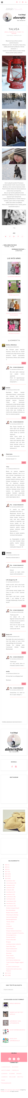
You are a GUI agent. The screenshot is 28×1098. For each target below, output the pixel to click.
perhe (3, 1080)
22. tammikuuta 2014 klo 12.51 (16, 424)
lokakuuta (9, 885)
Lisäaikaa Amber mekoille (13, 944)
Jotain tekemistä (8, 1089)
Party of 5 (9, 634)
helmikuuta (9, 903)
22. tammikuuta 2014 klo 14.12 (12, 468)
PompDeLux (12, 32)
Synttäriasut (9, 928)
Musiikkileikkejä (10, 910)
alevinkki (12, 1073)
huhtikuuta (9, 899)
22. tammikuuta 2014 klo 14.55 (12, 554)
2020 (6, 864)
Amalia (8, 387)
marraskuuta (10, 883)
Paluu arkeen (10, 955)
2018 (6, 869)
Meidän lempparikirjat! (12, 908)
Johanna (8, 552)
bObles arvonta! (15, 1003)
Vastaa (23, 363)
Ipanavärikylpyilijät (11, 917)
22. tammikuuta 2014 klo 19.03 (16, 658)
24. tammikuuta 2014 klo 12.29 (16, 689)
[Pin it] (18, 236)
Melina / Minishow (11, 345)
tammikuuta (10, 905)
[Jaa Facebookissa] (10, 236)
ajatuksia (4, 1073)
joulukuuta (9, 880)
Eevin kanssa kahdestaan (13, 960)
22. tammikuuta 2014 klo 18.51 (16, 567)
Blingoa (8, 942)
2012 (6, 975)
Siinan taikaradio (11, 939)
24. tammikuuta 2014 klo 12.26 (12, 673)
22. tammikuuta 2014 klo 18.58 (16, 612)
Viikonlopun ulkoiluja (12, 915)
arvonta (19, 1073)
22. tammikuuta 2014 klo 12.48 (16, 369)
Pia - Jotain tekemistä (16, 367)
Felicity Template (16, 1089)
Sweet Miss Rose (11, 946)
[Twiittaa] (5, 236)
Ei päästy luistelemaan (12, 966)
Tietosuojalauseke (6, 1083)
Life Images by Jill (11, 580)
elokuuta (9, 890)
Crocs (6, 32)
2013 (6, 973)
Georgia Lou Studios (5, 1091)
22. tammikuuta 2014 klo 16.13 (12, 581)
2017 (6, 871)
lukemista (4, 1077)
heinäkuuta (9, 892)
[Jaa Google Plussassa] (14, 236)
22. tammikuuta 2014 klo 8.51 (12, 347)
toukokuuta (9, 896)
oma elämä (12, 1077)
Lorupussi (9, 926)
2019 (6, 867)
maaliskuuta (10, 901)
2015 (6, 876)
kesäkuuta (9, 894)
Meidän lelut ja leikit (12, 912)
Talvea (8, 924)
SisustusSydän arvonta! (17, 1030)
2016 (6, 874)
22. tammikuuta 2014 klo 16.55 (12, 636)
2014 (6, 878)
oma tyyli (20, 1077)
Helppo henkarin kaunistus (14, 931)
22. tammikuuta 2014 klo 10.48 (12, 389)
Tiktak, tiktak (10, 921)
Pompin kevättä (10, 937)
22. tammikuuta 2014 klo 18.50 (16, 506)
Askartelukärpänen (11, 948)
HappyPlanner (5, 1070)
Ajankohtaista (5, 1067)
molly (8, 671)
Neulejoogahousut (11, 919)
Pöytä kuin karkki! (11, 951)
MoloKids (9, 953)
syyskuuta (9, 887)
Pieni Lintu (9, 454)
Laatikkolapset (10, 958)
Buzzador (15, 1067)
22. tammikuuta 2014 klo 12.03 (12, 456)
